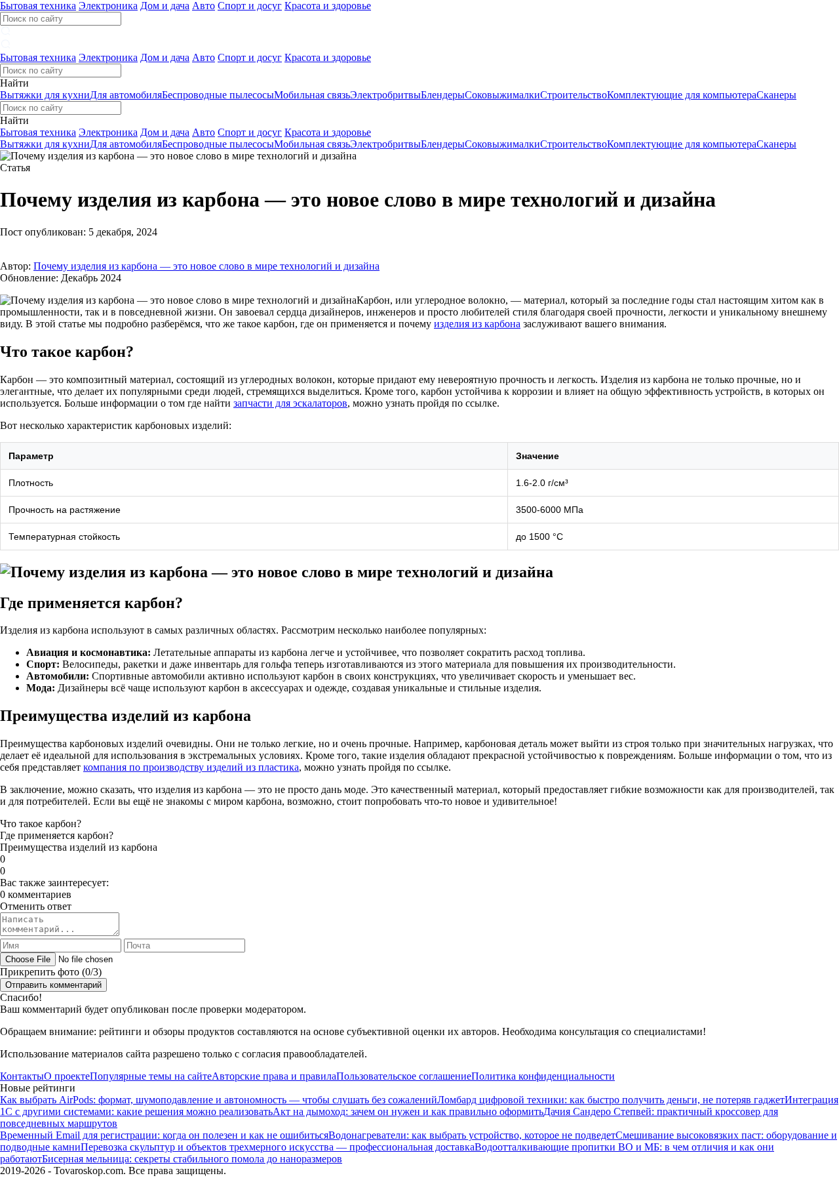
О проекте (67, 1076)
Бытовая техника (38, 5)
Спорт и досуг (250, 5)
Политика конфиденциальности (543, 1076)
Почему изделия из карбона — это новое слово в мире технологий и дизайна (206, 266)
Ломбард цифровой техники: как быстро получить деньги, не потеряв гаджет (611, 1099)
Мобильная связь (312, 94)
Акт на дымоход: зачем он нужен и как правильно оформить (408, 1111)
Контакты (22, 1076)
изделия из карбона (477, 323)
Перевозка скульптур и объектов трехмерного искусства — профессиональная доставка (278, 1146)
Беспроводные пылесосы (218, 94)
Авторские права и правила (274, 1076)
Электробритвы (385, 94)
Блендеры (443, 94)
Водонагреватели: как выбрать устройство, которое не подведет (471, 1135)
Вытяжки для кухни (45, 94)
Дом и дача (164, 5)
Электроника (108, 5)
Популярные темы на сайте (151, 1076)
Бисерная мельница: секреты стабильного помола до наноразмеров (192, 1158)
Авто (203, 5)
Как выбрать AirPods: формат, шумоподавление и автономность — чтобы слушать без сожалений (218, 1099)
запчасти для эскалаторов (290, 403)
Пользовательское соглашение (403, 1076)
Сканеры (776, 94)
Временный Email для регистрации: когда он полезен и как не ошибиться (164, 1135)
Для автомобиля (126, 94)
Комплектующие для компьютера (681, 94)
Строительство (573, 94)
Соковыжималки (502, 94)
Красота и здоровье (327, 5)
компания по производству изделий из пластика (191, 767)
